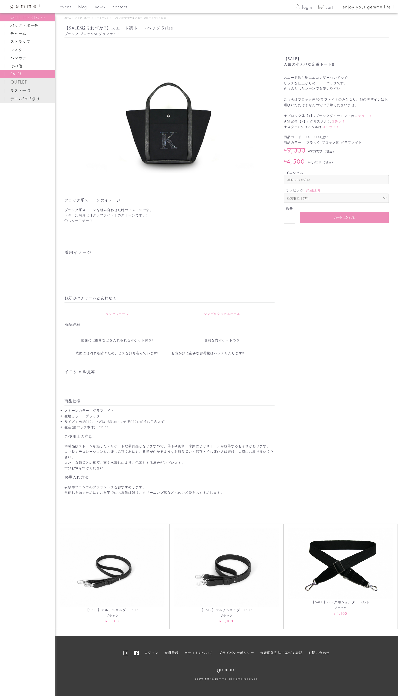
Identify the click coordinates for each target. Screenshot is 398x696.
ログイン (151, 652)
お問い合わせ (319, 652)
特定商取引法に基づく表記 (281, 652)
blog (83, 7)
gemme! (226, 669)
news (100, 7)
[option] (169, 117)
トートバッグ (102, 17)
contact (119, 7)
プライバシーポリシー (236, 652)
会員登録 (171, 652)
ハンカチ (18, 57)
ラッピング (295, 190)
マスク (16, 49)
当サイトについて (198, 652)
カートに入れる (344, 217)
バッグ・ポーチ (83, 17)
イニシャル (295, 172)
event (65, 7)
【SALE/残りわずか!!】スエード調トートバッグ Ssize (139, 17)
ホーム (67, 17)
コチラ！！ (363, 115)
